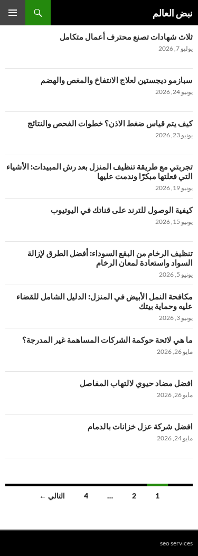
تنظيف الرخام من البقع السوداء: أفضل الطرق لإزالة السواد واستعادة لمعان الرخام (110, 257)
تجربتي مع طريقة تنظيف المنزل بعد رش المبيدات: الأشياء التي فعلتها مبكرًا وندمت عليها (99, 171)
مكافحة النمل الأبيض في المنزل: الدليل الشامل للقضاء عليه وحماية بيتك (104, 300)
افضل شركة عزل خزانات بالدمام (140, 426)
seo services (176, 543)
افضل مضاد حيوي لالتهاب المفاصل (136, 383)
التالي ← (52, 495)
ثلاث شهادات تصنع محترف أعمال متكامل (126, 36)
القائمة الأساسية (12, 12)
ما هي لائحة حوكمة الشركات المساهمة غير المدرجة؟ (107, 339)
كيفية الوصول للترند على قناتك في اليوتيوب (122, 209)
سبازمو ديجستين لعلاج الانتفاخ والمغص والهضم (117, 79)
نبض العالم (173, 12)
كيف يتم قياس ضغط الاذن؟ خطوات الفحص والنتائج (110, 123)
